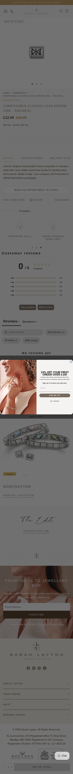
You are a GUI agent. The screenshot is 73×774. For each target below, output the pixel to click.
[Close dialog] (71, 362)
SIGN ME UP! (54, 395)
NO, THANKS (54, 400)
